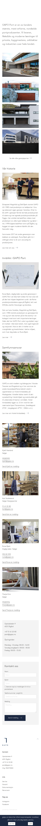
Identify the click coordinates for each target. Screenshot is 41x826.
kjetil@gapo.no (8, 461)
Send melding (13, 718)
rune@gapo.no (8, 557)
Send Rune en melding (10, 562)
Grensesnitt (13, 809)
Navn (6, 671)
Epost (6, 680)
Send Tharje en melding (11, 610)
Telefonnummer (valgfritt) (14, 693)
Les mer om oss (8, 248)
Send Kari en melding (10, 514)
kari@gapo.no (7, 509)
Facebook (5, 804)
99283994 (6, 602)
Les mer (5, 337)
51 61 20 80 (6, 506)
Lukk (30, 823)
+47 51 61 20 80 (10, 632)
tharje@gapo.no (8, 605)
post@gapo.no (7, 765)
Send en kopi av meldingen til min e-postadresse (18, 688)
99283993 (6, 458)
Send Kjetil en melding (10, 466)
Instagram (5, 801)
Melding (7, 701)
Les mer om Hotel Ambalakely (14, 413)
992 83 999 (6, 554)
